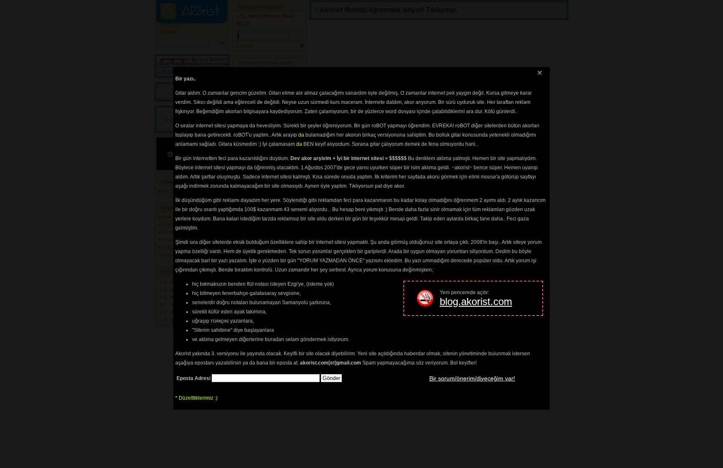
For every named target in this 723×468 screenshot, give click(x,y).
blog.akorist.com (476, 301)
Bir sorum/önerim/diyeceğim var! (472, 378)
